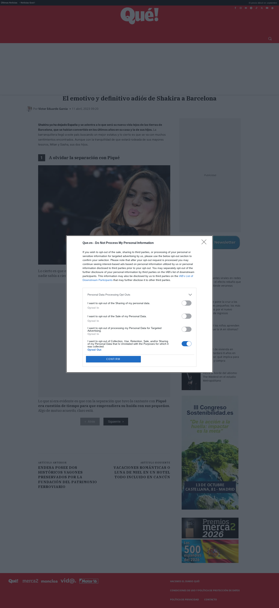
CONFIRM (113, 359)
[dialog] (139, 304)
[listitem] (139, 295)
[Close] (205, 243)
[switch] (187, 303)
